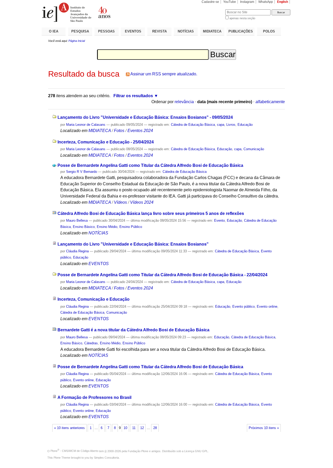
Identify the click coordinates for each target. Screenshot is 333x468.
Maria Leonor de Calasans (85, 125)
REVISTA (159, 31)
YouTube (229, 2)
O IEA (53, 31)
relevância (184, 102)
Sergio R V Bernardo (81, 172)
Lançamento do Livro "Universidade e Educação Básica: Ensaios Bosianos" (133, 244)
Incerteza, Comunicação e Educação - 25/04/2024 (105, 142)
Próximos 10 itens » (264, 428)
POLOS (269, 31)
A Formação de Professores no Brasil (94, 397)
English (282, 2)
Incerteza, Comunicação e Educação (93, 299)
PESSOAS (106, 31)
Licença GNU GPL (196, 450)
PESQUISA (80, 31)
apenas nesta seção (242, 18)
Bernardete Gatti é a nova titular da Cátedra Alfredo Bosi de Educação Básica (133, 330)
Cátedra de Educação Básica (193, 125)
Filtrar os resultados (133, 96)
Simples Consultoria (106, 457)
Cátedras (91, 343)
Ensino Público (130, 227)
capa (220, 125)
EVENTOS (133, 31)
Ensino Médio (107, 227)
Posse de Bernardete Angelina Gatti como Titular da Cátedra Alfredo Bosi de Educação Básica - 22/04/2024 (162, 275)
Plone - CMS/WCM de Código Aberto (74, 450)
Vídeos (120, 202)
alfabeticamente (270, 102)
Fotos (119, 130)
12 (142, 428)
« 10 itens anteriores (69, 428)
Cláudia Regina (77, 251)
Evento (219, 220)
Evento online (267, 306)
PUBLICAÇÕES (240, 31)
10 (125, 428)
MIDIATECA (212, 31)
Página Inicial (76, 40)
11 (134, 428)
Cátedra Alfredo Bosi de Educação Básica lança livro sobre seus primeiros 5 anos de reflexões (150, 213)
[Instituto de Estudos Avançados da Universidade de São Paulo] (104, 12)
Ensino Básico (84, 227)
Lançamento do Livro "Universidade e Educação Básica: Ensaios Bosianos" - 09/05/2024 (145, 117)
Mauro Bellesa (77, 220)
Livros (230, 125)
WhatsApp (265, 2)
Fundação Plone (138, 450)
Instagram (247, 2)
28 (155, 428)
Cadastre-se (210, 2)
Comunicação (254, 149)
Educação (245, 125)
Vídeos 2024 (141, 202)
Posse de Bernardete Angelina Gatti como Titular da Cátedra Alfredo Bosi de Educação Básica (150, 165)
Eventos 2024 (140, 130)
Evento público (243, 306)
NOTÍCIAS (186, 31)
